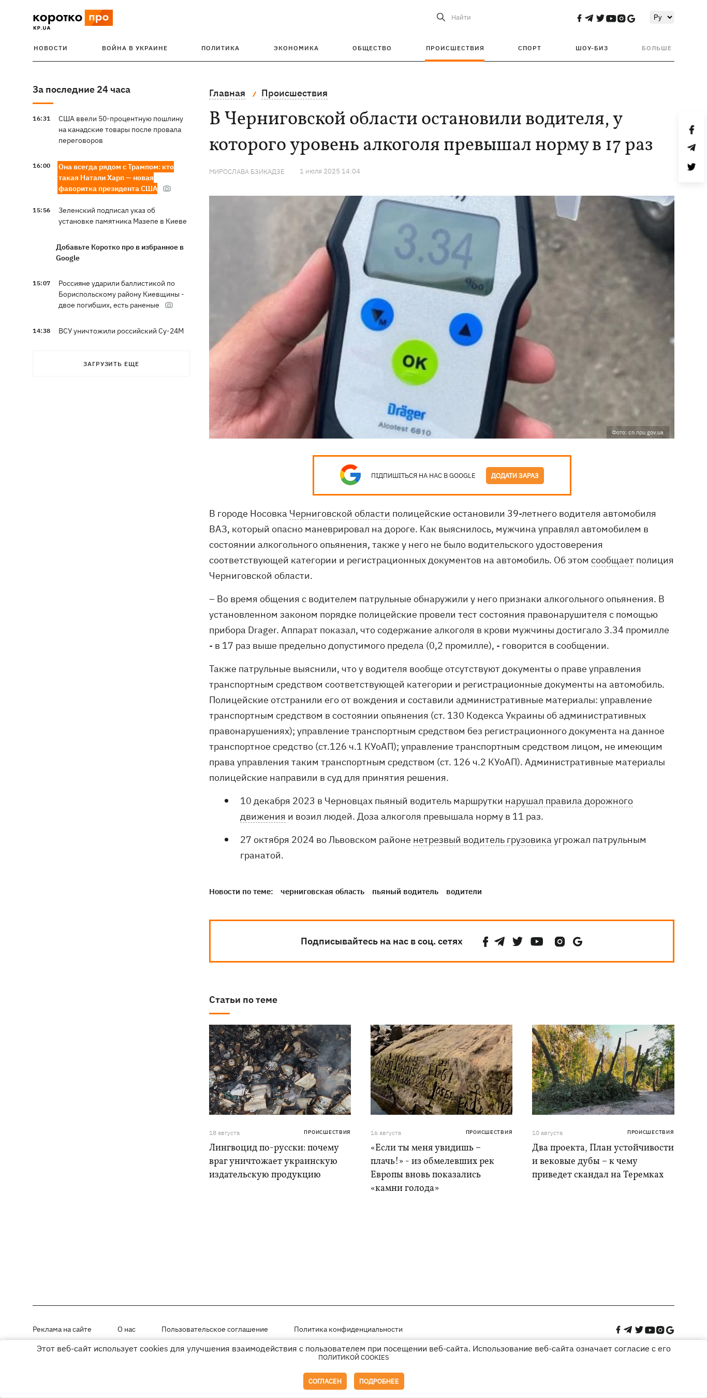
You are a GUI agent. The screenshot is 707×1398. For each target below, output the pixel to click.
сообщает (612, 560)
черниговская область (322, 891)
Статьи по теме (243, 1000)
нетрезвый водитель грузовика (482, 840)
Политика (220, 48)
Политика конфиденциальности (348, 1329)
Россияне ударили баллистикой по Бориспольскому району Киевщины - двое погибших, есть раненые (121, 294)
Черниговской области (339, 513)
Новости (51, 48)
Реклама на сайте (62, 1329)
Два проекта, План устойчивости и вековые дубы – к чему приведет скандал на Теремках (603, 1162)
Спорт (529, 48)
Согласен (325, 1381)
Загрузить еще (111, 364)
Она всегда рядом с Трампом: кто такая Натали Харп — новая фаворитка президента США (116, 177)
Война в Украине (135, 48)
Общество (372, 48)
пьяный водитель (405, 891)
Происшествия (455, 48)
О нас (126, 1329)
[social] (579, 18)
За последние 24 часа (81, 89)
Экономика (296, 48)
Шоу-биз (592, 48)
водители (464, 891)
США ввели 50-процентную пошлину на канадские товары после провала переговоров (120, 129)
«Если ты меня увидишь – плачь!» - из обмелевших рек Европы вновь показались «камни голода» (432, 1168)
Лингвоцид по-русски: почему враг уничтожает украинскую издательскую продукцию (273, 1162)
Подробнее (379, 1381)
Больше (657, 48)
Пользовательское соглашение (214, 1329)
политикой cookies (353, 1357)
